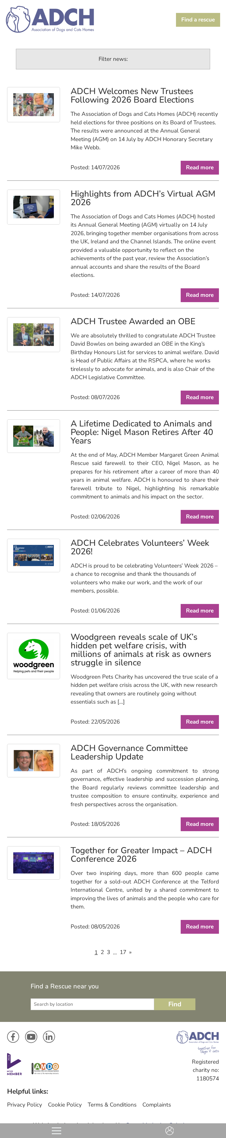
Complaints (156, 1105)
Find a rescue (198, 20)
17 (123, 952)
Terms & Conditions (112, 1105)
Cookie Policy (65, 1105)
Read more (200, 167)
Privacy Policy (24, 1105)
